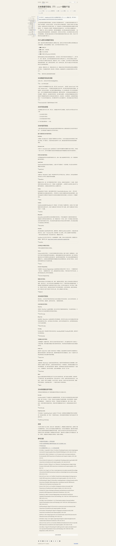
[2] (60, 90)
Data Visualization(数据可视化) (50, 10)
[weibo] (55, 541)
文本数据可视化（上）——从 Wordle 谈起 (50, 447)
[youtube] (51, 541)
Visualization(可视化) (41, 10)
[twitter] (39, 541)
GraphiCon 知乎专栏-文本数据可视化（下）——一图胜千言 (58, 17)
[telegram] (47, 541)
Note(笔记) (74, 10)
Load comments (58, 534)
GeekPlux (39, 2)
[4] (52, 128)
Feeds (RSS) (76, 543)
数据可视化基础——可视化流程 (48, 441)
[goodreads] (57, 541)
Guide (68, 10)
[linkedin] (43, 541)
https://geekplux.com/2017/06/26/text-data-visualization (51, 19)
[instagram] (45, 541)
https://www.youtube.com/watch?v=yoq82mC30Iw (58, 239)
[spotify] (60, 541)
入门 (70, 10)
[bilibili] (53, 541)
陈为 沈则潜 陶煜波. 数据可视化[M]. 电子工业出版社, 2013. (53, 443)
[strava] (49, 541)
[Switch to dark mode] (77, 2)
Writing (43, 2)
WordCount (43, 445)
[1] (54, 80)
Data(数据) (57, 10)
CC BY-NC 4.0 (40, 543)
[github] (41, 541)
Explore (47, 2)
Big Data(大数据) (63, 10)
